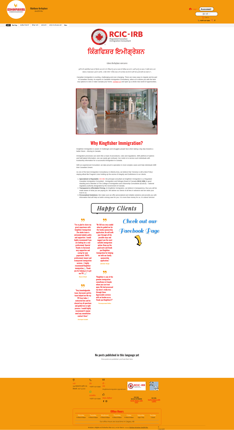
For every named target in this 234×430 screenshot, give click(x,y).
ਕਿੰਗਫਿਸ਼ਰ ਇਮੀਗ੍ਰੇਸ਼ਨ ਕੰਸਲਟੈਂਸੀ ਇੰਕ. (138, 427)
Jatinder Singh (104, 263)
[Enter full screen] (154, 131)
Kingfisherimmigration (109, 389)
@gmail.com (121, 389)
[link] (206, 17)
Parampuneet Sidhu (104, 303)
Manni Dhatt (83, 277)
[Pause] (78, 131)
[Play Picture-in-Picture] (151, 131)
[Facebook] (215, 20)
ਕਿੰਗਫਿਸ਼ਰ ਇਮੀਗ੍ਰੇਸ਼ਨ (39, 8)
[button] (24, 25)
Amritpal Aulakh (83, 319)
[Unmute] (82, 131)
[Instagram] (212, 20)
